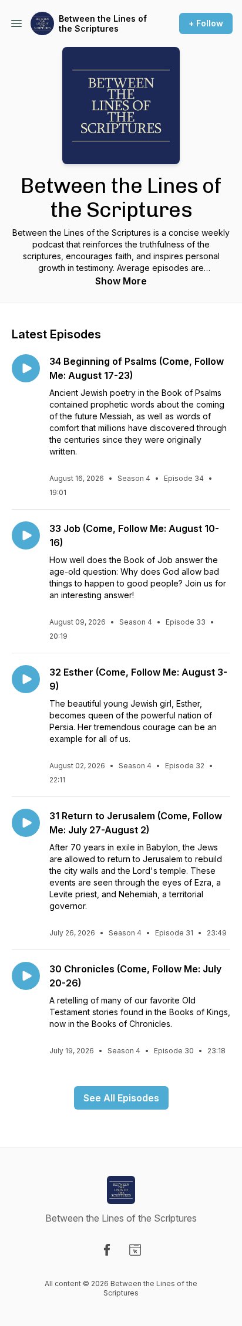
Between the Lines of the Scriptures (103, 23)
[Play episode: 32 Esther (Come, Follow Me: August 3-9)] (26, 679)
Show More (121, 281)
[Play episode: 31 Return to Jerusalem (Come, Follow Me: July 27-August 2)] (26, 823)
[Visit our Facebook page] (107, 1250)
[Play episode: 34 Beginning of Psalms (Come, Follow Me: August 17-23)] (26, 368)
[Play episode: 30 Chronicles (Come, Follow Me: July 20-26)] (26, 976)
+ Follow (206, 23)
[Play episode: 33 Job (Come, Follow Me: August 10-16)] (26, 535)
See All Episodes (121, 1098)
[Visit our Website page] (135, 1250)
